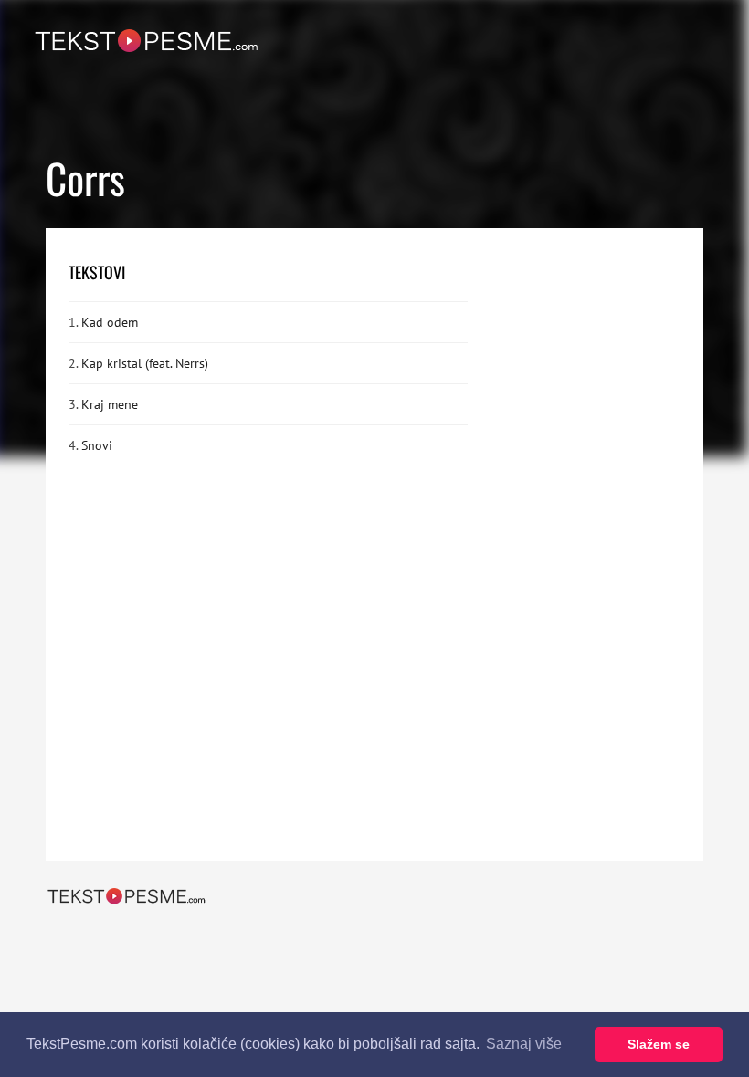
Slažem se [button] (659, 1044)
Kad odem (109, 322)
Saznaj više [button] (524, 1043)
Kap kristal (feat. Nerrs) (144, 363)
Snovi (96, 445)
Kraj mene (109, 404)
